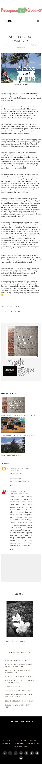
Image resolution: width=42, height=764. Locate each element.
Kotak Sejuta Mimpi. (30, 740)
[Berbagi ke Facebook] (8, 311)
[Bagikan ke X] (12, 311)
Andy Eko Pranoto (17, 491)
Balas (11, 485)
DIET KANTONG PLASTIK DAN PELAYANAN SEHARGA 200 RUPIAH (18, 696)
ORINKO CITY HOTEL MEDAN (14, 687)
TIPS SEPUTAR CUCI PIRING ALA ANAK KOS (19, 677)
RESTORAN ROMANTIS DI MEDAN (16, 660)
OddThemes (17, 743)
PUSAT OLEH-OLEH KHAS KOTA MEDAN (18, 691)
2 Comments (21, 47)
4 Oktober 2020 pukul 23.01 (19, 492)
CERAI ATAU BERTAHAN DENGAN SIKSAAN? (19, 701)
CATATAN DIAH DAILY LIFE (15, 306)
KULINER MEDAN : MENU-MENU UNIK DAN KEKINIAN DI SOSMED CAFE (18, 665)
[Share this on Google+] (15, 311)
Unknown (13, 468)
